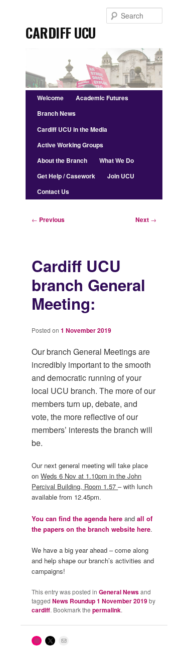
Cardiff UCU (61, 29)
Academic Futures (102, 97)
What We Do (116, 160)
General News (119, 591)
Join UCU (120, 175)
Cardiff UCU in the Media (72, 129)
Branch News (56, 113)
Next (145, 219)
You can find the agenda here (77, 518)
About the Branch (62, 160)
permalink (106, 609)
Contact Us (53, 191)
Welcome (50, 97)
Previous (48, 219)
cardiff (41, 609)
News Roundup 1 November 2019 (99, 600)
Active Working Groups (70, 144)
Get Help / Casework (66, 175)
